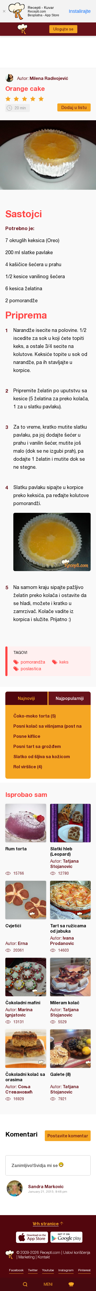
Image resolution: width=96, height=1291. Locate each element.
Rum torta (25, 840)
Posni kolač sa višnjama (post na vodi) (48, 725)
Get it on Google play (66, 1237)
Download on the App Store (32, 1237)
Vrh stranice (46, 1223)
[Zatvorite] (4, 11)
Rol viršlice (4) (27, 766)
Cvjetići (25, 917)
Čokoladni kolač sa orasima (25, 1065)
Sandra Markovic (46, 1186)
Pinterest (84, 1270)
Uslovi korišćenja (76, 1252)
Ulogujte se (63, 29)
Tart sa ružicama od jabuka (70, 917)
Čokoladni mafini (25, 991)
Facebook (16, 1270)
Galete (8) (70, 1065)
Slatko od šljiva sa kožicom (41, 756)
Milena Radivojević (49, 78)
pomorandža (33, 662)
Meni (48, 1284)
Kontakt (44, 1257)
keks (64, 662)
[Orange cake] (52, 542)
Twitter (33, 1270)
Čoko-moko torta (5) (34, 715)
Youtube (48, 1270)
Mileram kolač (70, 991)
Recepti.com (9, 1254)
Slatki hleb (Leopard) (70, 840)
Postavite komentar (67, 1135)
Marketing (26, 1257)
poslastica (31, 668)
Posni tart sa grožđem (37, 746)
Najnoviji (26, 698)
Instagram (66, 1270)
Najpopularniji (70, 698)
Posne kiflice (26, 736)
